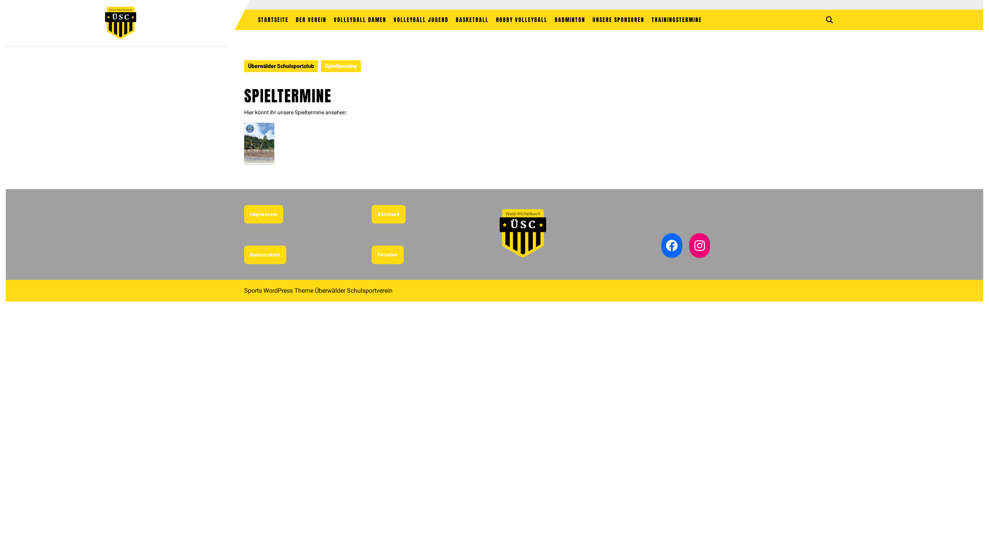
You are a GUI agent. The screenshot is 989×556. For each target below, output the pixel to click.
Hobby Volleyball (521, 20)
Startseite (273, 20)
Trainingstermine (677, 20)
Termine (387, 255)
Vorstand (388, 214)
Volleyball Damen (360, 20)
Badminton (570, 20)
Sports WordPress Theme (278, 290)
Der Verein (311, 20)
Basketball (472, 20)
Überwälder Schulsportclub (281, 66)
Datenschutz (265, 255)
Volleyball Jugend (421, 20)
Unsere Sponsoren (618, 20)
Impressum (263, 214)
